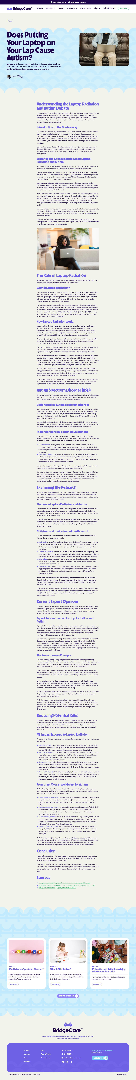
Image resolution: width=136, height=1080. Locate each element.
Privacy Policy (36, 1074)
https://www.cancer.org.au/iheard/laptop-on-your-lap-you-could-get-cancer (64, 883)
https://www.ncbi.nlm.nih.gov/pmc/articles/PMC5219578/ (57, 888)
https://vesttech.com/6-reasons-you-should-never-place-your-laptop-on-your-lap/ (66, 885)
